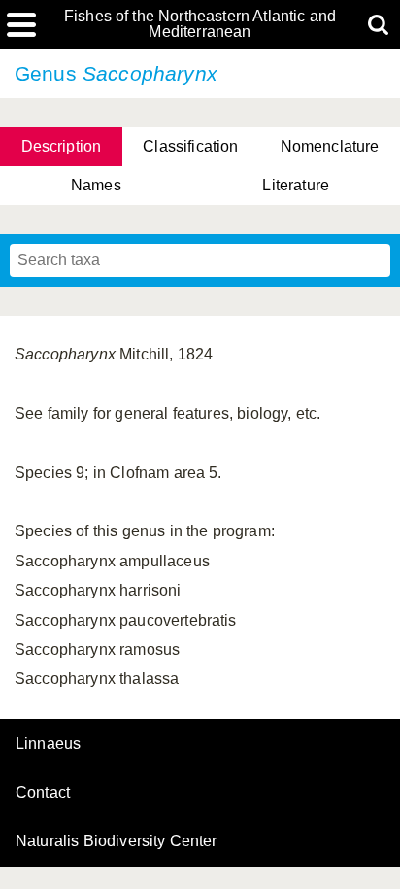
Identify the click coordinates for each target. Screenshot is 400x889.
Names (96, 185)
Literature (295, 185)
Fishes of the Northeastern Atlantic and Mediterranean (200, 24)
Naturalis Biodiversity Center (116, 841)
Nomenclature (330, 146)
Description (61, 146)
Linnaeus (48, 744)
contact (43, 792)
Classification (190, 146)
